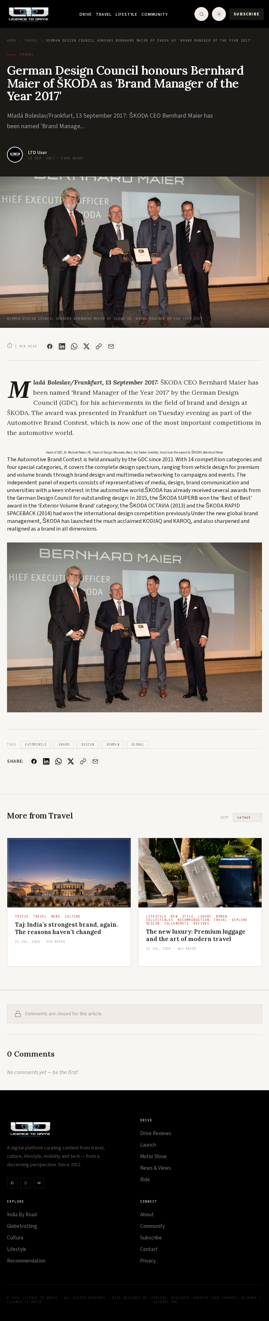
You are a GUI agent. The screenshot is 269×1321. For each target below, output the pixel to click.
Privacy (148, 1261)
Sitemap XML (166, 1302)
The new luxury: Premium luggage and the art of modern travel (196, 935)
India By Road (22, 1214)
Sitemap (249, 1298)
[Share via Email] (111, 346)
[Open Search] (201, 14)
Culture (15, 1238)
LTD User (37, 152)
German (112, 744)
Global (137, 744)
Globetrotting (22, 1226)
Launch (148, 1145)
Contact (149, 1249)
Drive (85, 15)
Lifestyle (126, 15)
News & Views (155, 1168)
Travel (103, 15)
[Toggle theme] (219, 14)
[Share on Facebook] (50, 346)
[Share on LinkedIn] (62, 346)
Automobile (36, 744)
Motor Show (153, 1156)
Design (87, 744)
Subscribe (247, 14)
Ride (145, 1179)
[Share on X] (86, 346)
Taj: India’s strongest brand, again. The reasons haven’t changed (66, 928)
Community (155, 15)
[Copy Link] (99, 346)
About (147, 1214)
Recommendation (26, 1261)
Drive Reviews (155, 1133)
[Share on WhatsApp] (74, 346)
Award (63, 744)
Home (11, 41)
